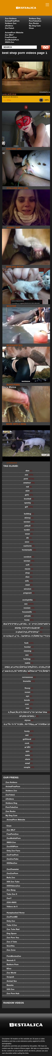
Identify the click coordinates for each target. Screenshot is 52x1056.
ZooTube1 (9, 28)
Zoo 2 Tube (10, 942)
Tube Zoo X (10, 894)
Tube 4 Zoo (10, 925)
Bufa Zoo (9, 877)
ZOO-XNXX (9, 902)
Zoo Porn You (11, 937)
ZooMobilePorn (12, 40)
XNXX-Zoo (9, 42)
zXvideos (9, 26)
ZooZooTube (10, 859)
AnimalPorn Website (14, 32)
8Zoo (7, 968)
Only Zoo (9, 921)
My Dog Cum (35, 26)
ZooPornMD (10, 917)
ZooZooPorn (10, 873)
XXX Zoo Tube (11, 882)
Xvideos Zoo (10, 23)
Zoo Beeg (9, 890)
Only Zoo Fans (11, 851)
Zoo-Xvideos (11, 18)
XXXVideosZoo (11, 886)
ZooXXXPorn (10, 846)
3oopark (8, 977)
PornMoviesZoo (12, 956)
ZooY (7, 898)
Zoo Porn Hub (11, 993)
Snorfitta (9, 946)
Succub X (9, 960)
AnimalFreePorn (12, 21)
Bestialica (33, 10)
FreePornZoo (11, 37)
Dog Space (10, 933)
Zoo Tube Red (11, 929)
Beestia (8, 985)
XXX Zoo (8, 989)
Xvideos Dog (35, 18)
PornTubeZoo (35, 21)
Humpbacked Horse (14, 913)
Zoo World (9, 973)
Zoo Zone (9, 950)
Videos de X (10, 906)
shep (9, 100)
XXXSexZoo (10, 863)
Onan (31, 28)
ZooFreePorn (11, 855)
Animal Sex (10, 981)
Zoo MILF (9, 35)
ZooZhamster (11, 869)
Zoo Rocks (34, 23)
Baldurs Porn (11, 964)
